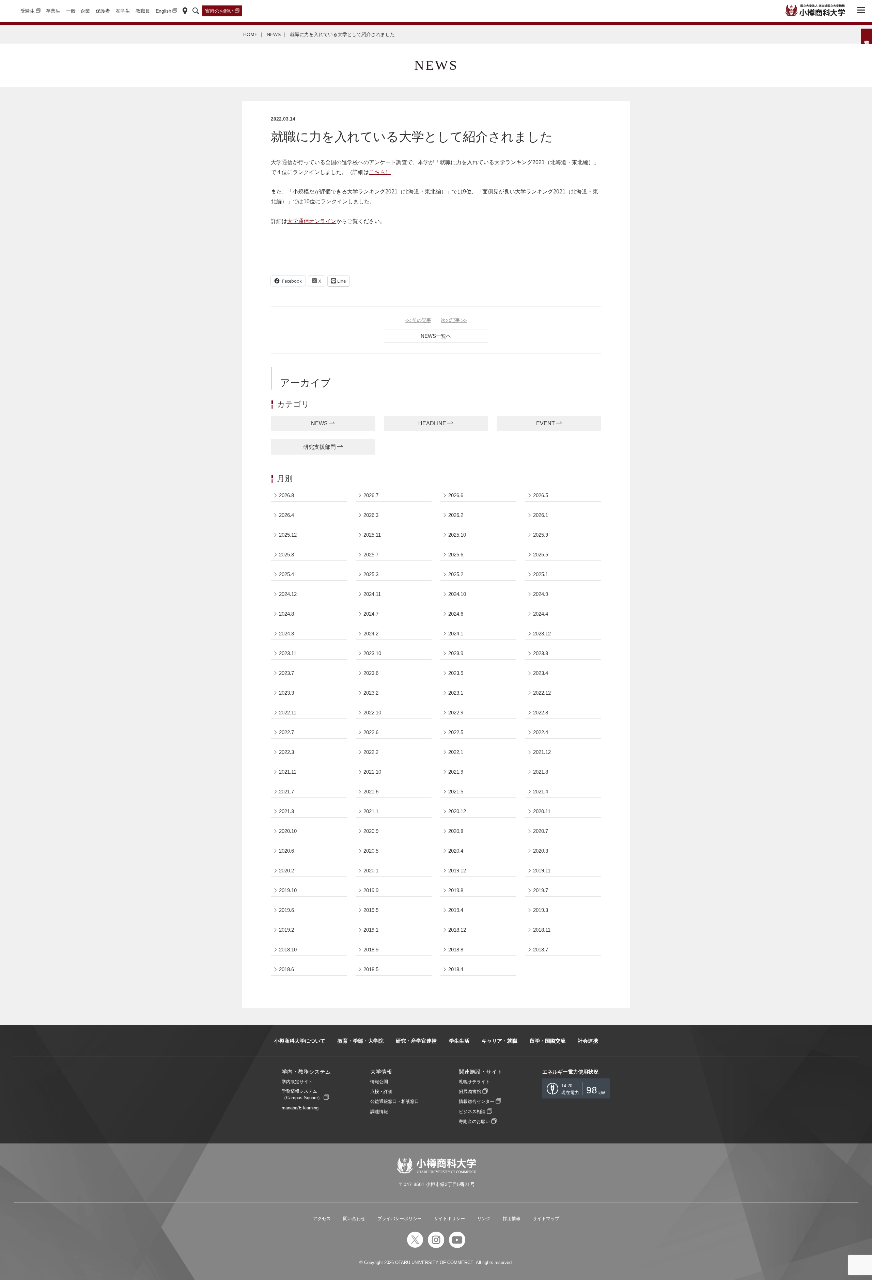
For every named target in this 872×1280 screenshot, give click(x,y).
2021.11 (287, 772)
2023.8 (540, 653)
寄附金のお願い (474, 1121)
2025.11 (372, 535)
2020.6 (286, 851)
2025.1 (540, 574)
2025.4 (286, 574)
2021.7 (286, 791)
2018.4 (455, 969)
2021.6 (370, 791)
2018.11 (541, 930)
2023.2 (370, 693)
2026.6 (455, 495)
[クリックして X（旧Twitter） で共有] (316, 281)
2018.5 (370, 969)
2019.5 (370, 910)
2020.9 (370, 831)
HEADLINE (432, 423)
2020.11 (541, 811)
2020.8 (455, 831)
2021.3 (286, 811)
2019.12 (457, 870)
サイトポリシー (449, 1218)
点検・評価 (381, 1091)
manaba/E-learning (300, 1107)
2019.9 (370, 890)
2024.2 (370, 633)
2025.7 (370, 554)
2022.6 (370, 732)
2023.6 (370, 673)
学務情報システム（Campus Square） (302, 1094)
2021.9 (455, 772)
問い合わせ (354, 1218)
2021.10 (372, 772)
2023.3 (286, 693)
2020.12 (457, 811)
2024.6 (455, 614)
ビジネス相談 (472, 1111)
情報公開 (379, 1081)
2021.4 (540, 791)
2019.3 (540, 910)
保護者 (103, 11)
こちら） (380, 172)
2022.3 (286, 752)
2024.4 (540, 614)
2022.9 (455, 712)
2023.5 (455, 673)
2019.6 (286, 910)
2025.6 (455, 554)
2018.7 (540, 949)
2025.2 (455, 574)
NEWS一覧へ (436, 336)
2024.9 (540, 594)
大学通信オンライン (311, 221)
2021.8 (540, 772)
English (163, 11)
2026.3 (370, 515)
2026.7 (370, 495)
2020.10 (288, 831)
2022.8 (540, 712)
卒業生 (53, 11)
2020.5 (370, 851)
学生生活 (459, 1041)
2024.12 (288, 594)
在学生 (123, 11)
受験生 (27, 11)
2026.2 (455, 515)
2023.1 (455, 693)
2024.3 (286, 633)
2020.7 (540, 831)
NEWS (274, 34)
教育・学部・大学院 (361, 1041)
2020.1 (370, 870)
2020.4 (455, 851)
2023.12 (542, 633)
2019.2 (286, 930)
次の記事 (454, 320)
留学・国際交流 (547, 1041)
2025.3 (370, 574)
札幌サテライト (474, 1081)
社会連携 (588, 1041)
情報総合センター (476, 1101)
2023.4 (540, 673)
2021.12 (542, 752)
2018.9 (370, 949)
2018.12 (457, 930)
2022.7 (286, 732)
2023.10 (372, 653)
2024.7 (370, 614)
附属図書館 (470, 1091)
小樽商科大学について (299, 1041)
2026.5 (540, 495)
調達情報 (379, 1111)
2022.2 (370, 752)
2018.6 (286, 969)
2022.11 (287, 712)
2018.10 (288, 949)
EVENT (545, 423)
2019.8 (455, 890)
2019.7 (540, 890)
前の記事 (418, 320)
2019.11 (541, 870)
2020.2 (286, 870)
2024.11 (372, 594)
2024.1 (455, 633)
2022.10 (372, 712)
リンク (483, 1218)
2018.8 (455, 949)
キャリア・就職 (499, 1041)
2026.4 (286, 515)
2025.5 (540, 554)
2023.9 (455, 653)
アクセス (322, 1218)
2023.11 (287, 653)
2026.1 (540, 515)
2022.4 (540, 732)
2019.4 (455, 910)
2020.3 (540, 851)
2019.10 (288, 890)
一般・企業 (78, 11)
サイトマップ (546, 1218)
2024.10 (457, 594)
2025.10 (457, 535)
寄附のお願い (219, 11)
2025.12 (288, 535)
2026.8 (286, 495)
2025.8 (286, 554)
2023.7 (286, 673)
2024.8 (286, 614)
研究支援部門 (319, 447)
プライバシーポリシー (399, 1218)
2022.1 (455, 752)
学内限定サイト (297, 1081)
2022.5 (455, 732)
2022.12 (542, 693)
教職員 (143, 11)
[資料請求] (866, 36)
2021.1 (370, 811)
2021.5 (455, 791)
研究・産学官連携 (416, 1041)
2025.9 (540, 535)
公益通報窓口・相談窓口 (394, 1101)
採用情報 (511, 1218)
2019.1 (370, 930)
